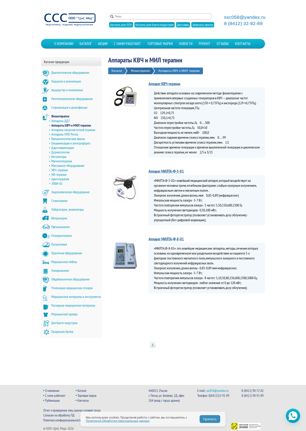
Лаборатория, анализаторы (67, 209)
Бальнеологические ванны (68, 138)
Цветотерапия (60, 179)
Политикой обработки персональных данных (118, 421)
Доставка (183, 24)
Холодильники (60, 270)
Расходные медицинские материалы (73, 305)
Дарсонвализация (62, 147)
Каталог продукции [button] (56, 61)
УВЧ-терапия (59, 170)
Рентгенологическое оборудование (72, 99)
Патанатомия (59, 244)
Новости (185, 43)
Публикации (52, 400)
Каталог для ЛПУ (121, 24)
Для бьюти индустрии (64, 323)
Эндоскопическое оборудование (70, 192)
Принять (210, 419)
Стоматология (59, 201)
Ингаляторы (59, 156)
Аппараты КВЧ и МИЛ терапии (71, 125)
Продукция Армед (62, 331)
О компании (63, 43)
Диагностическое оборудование (70, 72)
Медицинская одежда (64, 314)
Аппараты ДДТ (60, 121)
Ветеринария (59, 218)
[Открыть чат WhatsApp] (293, 416)
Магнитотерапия (61, 161)
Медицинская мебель (64, 262)
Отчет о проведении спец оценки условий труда (72, 410)
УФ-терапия (58, 174)
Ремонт (204, 43)
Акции (103, 43)
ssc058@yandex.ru (244, 17)
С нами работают (127, 43)
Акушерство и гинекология (67, 90)
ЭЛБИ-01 (56, 183)
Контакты (242, 43)
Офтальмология (60, 227)
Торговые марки (160, 43)
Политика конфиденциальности (62, 420)
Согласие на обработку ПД (58, 415)
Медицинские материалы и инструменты (76, 297)
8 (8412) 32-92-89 (243, 23)
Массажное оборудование (67, 165)
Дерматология (60, 152)
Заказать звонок (202, 24)
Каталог (86, 43)
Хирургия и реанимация (66, 81)
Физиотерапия (60, 116)
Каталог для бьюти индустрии (155, 24)
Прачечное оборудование (66, 253)
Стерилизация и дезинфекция (69, 107)
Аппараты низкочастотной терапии (73, 129)
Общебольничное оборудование (70, 279)
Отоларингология (61, 236)
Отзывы (223, 43)
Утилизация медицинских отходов (72, 288)
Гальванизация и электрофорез (71, 143)
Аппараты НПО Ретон (64, 134)
